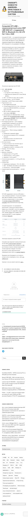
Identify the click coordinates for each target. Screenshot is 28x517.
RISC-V (12, 465)
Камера (16, 475)
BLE (7, 271)
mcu (21, 462)
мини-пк (18, 491)
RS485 (22, 271)
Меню (14, 20)
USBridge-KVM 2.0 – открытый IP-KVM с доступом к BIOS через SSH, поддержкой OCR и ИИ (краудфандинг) (13, 424)
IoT (10, 269)
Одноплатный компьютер (9, 480)
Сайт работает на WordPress (8, 513)
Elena (10, 24)
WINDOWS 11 (6, 470)
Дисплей (11, 475)
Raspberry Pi (6, 465)
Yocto (6, 272)
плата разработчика (17, 493)
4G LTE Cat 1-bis (19, 42)
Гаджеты (5, 475)
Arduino (21, 457)
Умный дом (5, 488)
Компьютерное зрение (8, 478)
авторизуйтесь (22, 294)
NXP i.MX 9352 (8, 89)
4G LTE (5, 269)
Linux (13, 269)
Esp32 (22, 460)
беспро (11, 116)
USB (9, 467)
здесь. (22, 262)
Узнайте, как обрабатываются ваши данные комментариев (12, 307)
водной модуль (17, 116)
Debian (8, 269)
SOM (20, 465)
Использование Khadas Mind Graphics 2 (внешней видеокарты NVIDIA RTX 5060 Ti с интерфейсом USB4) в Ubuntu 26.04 (14, 431)
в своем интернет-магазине (14, 243)
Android (16, 457)
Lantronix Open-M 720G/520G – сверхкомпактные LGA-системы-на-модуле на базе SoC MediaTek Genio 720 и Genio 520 (13, 383)
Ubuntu (4, 467)
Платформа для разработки (9, 485)
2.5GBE (4, 457)
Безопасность (18, 473)
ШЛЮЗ (9, 272)
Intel (4, 462)
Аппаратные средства (8, 473)
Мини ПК (17, 478)
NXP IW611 (13, 113)
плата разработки (7, 493)
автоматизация (13, 488)
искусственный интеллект (9, 491)
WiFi (15, 269)
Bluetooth (13, 460)
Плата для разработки (8, 483)
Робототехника (21, 485)
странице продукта (20, 252)
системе (5, 201)
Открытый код (19, 480)
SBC (17, 465)
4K (8, 457)
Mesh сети (18, 271)
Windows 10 (18, 467)
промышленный (6, 496)
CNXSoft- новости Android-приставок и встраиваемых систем (16, 8)
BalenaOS (10, 216)
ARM (4, 460)
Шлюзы (18, 269)
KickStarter (12, 462)
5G (11, 457)
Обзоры (23, 478)
